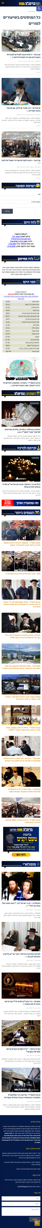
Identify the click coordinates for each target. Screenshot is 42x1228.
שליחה (7, 211)
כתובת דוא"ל (35, 202)
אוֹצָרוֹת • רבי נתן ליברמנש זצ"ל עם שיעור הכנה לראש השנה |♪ (22, 1003)
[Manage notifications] (36, 1222)
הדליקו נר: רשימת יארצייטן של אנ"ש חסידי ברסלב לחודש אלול (21, 486)
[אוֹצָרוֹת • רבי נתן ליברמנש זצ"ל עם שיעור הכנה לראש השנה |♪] (21, 986)
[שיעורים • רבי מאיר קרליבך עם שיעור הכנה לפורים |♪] (21, 91)
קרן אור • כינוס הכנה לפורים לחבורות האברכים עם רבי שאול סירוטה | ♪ (23, 56)
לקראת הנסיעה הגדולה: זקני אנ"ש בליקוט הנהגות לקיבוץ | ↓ (21, 955)
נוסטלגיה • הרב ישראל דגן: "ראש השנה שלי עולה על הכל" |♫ (21, 904)
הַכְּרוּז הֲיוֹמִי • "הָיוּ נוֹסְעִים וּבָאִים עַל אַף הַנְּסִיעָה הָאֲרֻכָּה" (23, 1050)
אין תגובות (20, 61)
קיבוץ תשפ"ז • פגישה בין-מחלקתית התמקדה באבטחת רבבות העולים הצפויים (22, 1096)
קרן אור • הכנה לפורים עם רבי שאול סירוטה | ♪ (21, 162)
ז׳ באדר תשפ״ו (30, 61)
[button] (39, 8)
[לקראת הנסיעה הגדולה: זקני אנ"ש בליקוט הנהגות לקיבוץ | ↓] (21, 936)
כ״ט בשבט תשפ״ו (30, 114)
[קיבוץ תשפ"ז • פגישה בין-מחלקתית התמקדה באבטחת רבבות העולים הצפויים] (21, 1080)
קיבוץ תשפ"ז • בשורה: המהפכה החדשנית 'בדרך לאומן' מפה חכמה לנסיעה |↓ (21, 384)
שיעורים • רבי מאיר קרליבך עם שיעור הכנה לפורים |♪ (23, 109)
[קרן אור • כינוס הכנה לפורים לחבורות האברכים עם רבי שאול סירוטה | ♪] (21, 41)
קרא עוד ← (37, 72)
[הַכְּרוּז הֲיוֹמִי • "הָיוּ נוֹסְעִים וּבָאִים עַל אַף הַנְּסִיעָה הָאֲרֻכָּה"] (21, 1033)
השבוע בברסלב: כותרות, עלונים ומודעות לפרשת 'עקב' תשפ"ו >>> (22, 431)
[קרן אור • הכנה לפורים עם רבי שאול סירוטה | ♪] (21, 144)
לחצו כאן (15, 1136)
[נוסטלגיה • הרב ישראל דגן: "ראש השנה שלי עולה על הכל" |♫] (21, 886)
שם (39, 194)
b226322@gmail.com (25, 1187)
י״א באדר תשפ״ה (30, 167)
